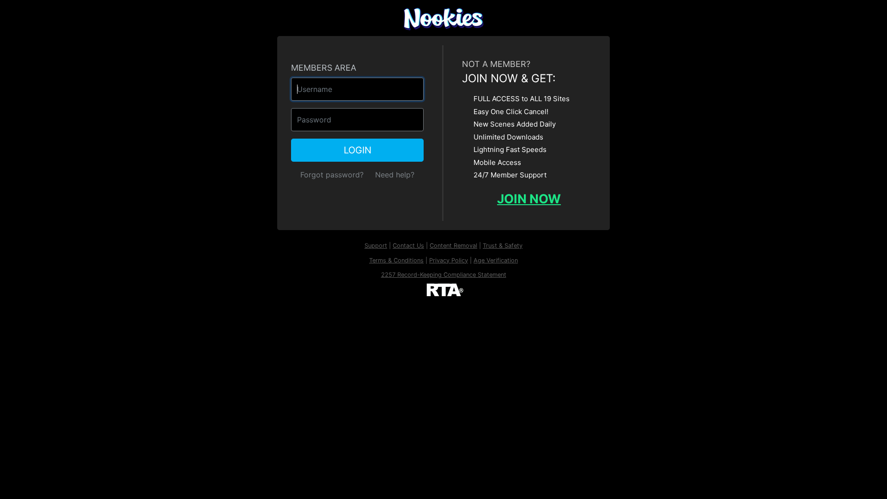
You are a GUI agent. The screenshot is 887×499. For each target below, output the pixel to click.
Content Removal (453, 245)
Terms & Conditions (396, 260)
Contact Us (408, 245)
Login (357, 150)
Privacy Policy (448, 260)
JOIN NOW (529, 199)
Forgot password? (332, 174)
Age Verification (496, 260)
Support (376, 245)
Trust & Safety (502, 245)
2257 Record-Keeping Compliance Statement (443, 274)
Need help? (394, 174)
